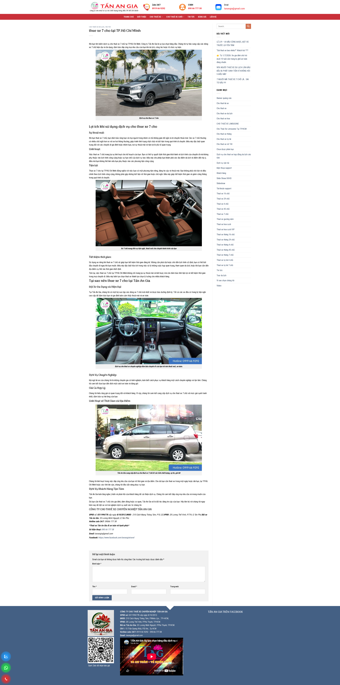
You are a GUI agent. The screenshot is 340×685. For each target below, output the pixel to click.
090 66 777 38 (108, 529)
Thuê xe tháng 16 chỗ (226, 234)
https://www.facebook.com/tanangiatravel (116, 537)
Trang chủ (129, 17)
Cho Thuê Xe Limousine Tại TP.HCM (231, 129)
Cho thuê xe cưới (174, 17)
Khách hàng (221, 173)
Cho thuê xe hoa (223, 118)
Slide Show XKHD (224, 178)
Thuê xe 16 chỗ (223, 193)
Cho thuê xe (155, 17)
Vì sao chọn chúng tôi (225, 280)
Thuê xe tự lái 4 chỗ (225, 260)
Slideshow (221, 183)
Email (134, 586)
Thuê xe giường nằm (225, 219)
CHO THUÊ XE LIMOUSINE (228, 123)
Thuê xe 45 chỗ (223, 209)
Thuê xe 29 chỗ (223, 198)
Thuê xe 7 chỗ (222, 214)
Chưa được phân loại (225, 149)
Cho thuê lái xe (223, 103)
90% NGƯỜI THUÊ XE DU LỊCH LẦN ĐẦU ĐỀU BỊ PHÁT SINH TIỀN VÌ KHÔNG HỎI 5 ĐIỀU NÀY (233, 70)
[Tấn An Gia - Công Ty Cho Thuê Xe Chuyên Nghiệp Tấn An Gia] (114, 7)
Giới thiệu (141, 17)
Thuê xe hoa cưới (224, 224)
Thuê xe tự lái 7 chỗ (225, 265)
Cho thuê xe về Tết (224, 144)
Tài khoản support (224, 188)
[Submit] (248, 26)
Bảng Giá (202, 17)
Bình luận (96, 564)
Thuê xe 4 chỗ (222, 204)
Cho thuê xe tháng (224, 134)
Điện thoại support (224, 168)
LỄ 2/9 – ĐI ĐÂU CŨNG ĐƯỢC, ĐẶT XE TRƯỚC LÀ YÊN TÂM (233, 44)
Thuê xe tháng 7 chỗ (225, 255)
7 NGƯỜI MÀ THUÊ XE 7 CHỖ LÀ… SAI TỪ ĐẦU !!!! (233, 81)
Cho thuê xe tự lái (224, 139)
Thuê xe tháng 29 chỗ (226, 239)
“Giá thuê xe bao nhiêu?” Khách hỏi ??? (232, 50)
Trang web (174, 586)
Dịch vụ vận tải (223, 163)
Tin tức (191, 17)
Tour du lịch (221, 275)
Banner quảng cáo (224, 98)
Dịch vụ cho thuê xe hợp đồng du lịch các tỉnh (234, 156)
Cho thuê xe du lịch (96, 27)
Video (219, 285)
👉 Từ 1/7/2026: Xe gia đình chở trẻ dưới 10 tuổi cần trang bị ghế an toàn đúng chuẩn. (232, 58)
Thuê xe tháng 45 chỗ (226, 250)
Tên (94, 586)
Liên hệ (213, 17)
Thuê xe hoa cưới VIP (226, 229)
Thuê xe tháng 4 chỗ (225, 244)
